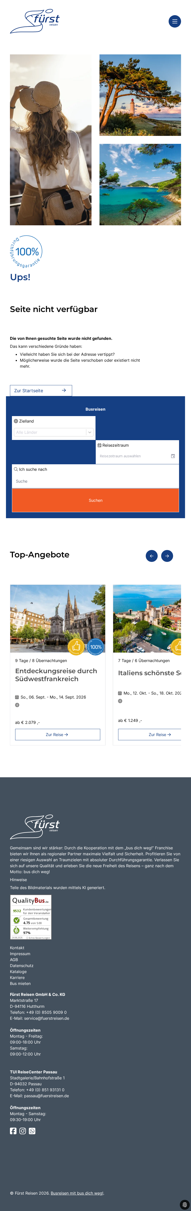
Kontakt (17, 947)
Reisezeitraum (115, 445)
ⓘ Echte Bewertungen (38, 937)
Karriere (17, 977)
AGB (14, 959)
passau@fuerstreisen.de (46, 1095)
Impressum (20, 953)
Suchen (95, 500)
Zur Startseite (28, 390)
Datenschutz (22, 965)
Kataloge (18, 971)
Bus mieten (20, 983)
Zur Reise (55, 734)
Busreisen (95, 409)
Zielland (26, 421)
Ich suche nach (32, 469)
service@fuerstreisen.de (46, 1018)
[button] (152, 556)
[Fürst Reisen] (35, 21)
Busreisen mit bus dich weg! (77, 1193)
